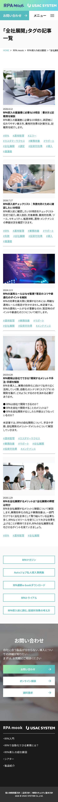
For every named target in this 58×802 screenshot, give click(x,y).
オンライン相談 (28, 681)
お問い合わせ (12, 15)
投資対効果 (36, 146)
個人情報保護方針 (12, 792)
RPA (7, 135)
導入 (50, 146)
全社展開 (10, 146)
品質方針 (26, 792)
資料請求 (28, 693)
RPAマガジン (29, 560)
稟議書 (8, 151)
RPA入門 (9, 738)
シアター (9, 759)
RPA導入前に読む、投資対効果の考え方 (29, 610)
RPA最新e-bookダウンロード (29, 585)
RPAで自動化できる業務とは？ (21, 745)
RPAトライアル (29, 598)
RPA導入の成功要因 (15, 752)
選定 (22, 146)
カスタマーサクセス (15, 141)
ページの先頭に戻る (48, 794)
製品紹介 (9, 765)
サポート (49, 141)
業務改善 (35, 141)
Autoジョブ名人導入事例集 (29, 572)
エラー (32, 135)
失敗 (7, 236)
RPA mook (12, 727)
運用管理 (19, 135)
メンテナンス (44, 326)
